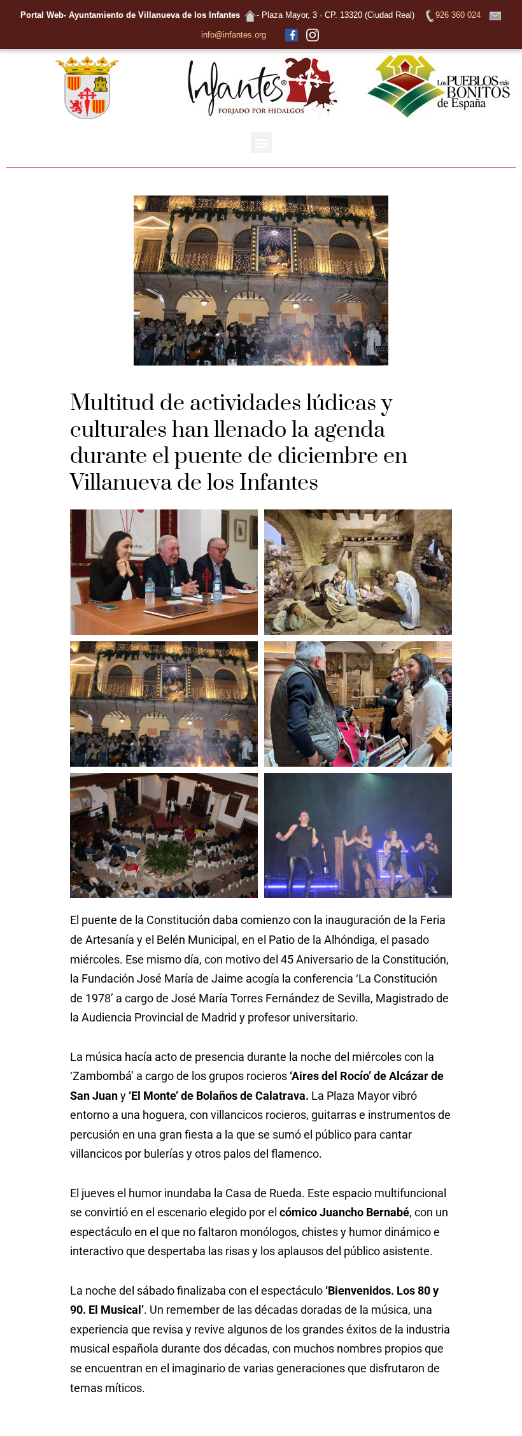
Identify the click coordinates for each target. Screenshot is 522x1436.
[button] (261, 142)
